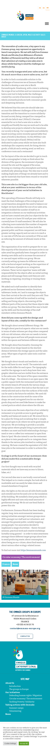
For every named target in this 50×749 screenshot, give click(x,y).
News (8, 714)
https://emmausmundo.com (33, 550)
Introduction (15, 686)
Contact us (25, 636)
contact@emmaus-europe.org (25, 628)
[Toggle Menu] (47, 23)
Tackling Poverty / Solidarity (21, 702)
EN (48, 8)
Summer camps (16, 708)
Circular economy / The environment (26, 698)
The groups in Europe (19, 689)
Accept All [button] (24, 743)
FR (40, 8)
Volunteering (15, 711)
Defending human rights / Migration (25, 695)
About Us (9, 683)
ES (44, 8)
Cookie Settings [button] (10, 743)
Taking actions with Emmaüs (19, 705)
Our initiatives (12, 692)
